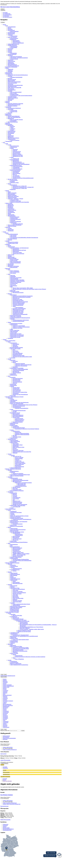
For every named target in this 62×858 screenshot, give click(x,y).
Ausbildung (10, 70)
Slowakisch (5, 716)
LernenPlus (12, 514)
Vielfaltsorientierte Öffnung (21, 486)
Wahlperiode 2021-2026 (18, 156)
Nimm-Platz (15, 488)
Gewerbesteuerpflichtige (18, 223)
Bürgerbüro (10, 29)
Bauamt (9, 28)
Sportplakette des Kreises (18, 310)
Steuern (9, 213)
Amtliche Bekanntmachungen (14, 104)
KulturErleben (13, 276)
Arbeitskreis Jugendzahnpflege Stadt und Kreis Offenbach (25, 404)
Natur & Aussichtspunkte (15, 261)
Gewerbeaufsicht (11, 32)
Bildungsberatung (19, 534)
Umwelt (9, 359)
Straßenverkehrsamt (12, 54)
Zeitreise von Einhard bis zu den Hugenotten (19, 202)
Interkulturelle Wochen (17, 479)
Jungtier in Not (18, 460)
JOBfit (11, 329)
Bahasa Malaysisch (7, 704)
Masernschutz (18, 432)
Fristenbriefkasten (11, 131)
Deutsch (4, 679)
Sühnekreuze (15, 346)
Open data (10, 112)
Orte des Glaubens (16, 487)
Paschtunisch (6, 712)
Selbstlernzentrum (19, 535)
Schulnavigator (13, 525)
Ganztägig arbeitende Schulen (16, 518)
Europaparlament (14, 180)
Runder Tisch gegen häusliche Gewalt (21, 639)
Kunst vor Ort (13, 284)
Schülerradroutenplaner (15, 578)
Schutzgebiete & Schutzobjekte (16, 368)
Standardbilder (13, 120)
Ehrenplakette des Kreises (18, 300)
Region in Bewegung (14, 270)
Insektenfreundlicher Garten (18, 355)
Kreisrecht (7, 102)
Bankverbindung (11, 132)
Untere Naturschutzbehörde (16, 56)
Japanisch (5, 697)
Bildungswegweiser (14, 530)
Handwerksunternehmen (15, 219)
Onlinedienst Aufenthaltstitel (16, 77)
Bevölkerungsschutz (14, 609)
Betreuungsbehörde (14, 31)
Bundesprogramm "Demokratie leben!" (21, 635)
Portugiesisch (6, 711)
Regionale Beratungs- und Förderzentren (18, 521)
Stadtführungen (11, 257)
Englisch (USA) (6, 687)
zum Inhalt (5, 12)
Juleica (14, 306)
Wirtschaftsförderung (12, 64)
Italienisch (5, 696)
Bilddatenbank (11, 118)
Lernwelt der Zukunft (17, 538)
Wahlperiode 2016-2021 (18, 155)
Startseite (5, 778)
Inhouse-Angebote (24, 622)
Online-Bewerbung (12, 89)
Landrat (12, 157)
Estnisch (5, 688)
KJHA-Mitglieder (16, 167)
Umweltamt (10, 55)
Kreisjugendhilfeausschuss (16, 165)
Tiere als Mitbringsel (19, 464)
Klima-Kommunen (16, 380)
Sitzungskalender (16, 152)
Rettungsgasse (16, 597)
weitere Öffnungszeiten (5, 760)
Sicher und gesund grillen (18, 598)
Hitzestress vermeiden (17, 600)
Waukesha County (16, 501)
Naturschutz (12, 360)
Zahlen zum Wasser (12, 226)
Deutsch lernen (13, 541)
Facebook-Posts (13, 110)
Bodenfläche (10, 207)
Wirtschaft (10, 564)
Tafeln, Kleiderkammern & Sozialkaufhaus (19, 664)
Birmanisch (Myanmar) (8, 705)
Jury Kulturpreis (16, 175)
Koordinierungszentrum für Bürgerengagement (20, 317)
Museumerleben (16, 40)
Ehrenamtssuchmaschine (15, 315)
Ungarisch (5, 726)
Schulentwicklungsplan (18, 523)
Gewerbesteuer (13, 222)
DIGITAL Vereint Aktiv (14, 330)
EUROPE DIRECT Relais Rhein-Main (17, 505)
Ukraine (11, 507)
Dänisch (4, 683)
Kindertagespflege (14, 558)
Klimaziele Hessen (16, 379)
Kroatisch (5, 699)
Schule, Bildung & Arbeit (10, 509)
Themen (4, 339)
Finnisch (5, 689)
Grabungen (15, 345)
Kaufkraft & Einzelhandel (15, 221)
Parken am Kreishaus (14, 140)
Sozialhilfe (10, 91)
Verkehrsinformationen (15, 574)
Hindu (4, 694)
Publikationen (8, 107)
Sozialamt (10, 52)
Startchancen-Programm (15, 517)
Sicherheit (10, 584)
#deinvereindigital (14, 331)
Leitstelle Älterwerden (12, 45)
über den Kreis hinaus (12, 179)
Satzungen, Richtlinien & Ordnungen (15, 103)
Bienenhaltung (18, 465)
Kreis (4, 142)
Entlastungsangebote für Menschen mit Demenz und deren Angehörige (30, 656)
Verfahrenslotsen (13, 36)
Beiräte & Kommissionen (15, 170)
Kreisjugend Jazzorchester (15, 277)
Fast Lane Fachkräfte (12, 83)
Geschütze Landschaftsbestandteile (20, 369)
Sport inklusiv (13, 273)
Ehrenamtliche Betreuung (18, 415)
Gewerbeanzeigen (14, 218)
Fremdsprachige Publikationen (14, 108)
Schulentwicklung (14, 522)
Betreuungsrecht (16, 414)
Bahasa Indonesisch (7, 695)
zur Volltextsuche (6, 13)
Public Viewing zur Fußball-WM (14, 87)
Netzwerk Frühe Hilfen (17, 615)
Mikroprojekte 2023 (21, 483)
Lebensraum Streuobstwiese (21, 365)
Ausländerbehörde (12, 26)
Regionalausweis (13, 267)
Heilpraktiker (13, 401)
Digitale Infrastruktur (12, 195)
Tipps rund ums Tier (17, 456)
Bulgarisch (5, 681)
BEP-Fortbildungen (24, 623)
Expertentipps (8, 113)
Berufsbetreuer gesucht (15, 412)
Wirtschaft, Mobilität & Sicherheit (12, 562)
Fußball (11, 127)
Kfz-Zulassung (11, 88)
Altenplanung (13, 645)
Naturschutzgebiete (17, 372)
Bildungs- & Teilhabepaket (15, 663)
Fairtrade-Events (16, 388)
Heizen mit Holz (16, 352)
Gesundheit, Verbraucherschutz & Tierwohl (14, 396)
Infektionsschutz (16, 431)
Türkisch (5, 723)
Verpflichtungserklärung (13, 97)
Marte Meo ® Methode (24, 628)
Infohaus (14, 570)
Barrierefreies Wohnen (17, 354)
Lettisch (4, 703)
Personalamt (10, 48)
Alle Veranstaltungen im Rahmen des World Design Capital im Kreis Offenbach (29, 289)
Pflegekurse (15, 652)
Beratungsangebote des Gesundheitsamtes (19, 402)
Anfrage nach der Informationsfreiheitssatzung (18, 75)
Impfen (11, 409)
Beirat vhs (15, 174)
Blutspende (12, 424)
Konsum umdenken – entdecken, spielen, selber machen (32, 629)
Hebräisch (5, 692)
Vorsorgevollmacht (19, 418)
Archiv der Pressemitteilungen (14, 117)
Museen (9, 245)
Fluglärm (12, 399)
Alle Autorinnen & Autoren (18, 292)
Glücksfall (12, 318)
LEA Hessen (12, 357)
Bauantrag (10, 78)
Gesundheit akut (13, 400)
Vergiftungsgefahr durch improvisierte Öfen (22, 451)
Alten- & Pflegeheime (19, 659)
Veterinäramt (10, 60)
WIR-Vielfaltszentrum (17, 481)
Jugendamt (10, 34)
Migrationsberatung (14, 471)
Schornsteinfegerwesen (18, 353)
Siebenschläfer (16, 251)
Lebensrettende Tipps (14, 588)
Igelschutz (17, 459)
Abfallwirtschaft (13, 375)
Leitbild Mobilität (13, 573)
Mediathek (7, 123)
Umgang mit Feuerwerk (17, 591)
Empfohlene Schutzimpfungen (19, 410)
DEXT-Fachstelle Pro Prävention (17, 490)
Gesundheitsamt (11, 30)
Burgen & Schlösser (14, 259)
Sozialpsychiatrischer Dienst (19, 427)
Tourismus (12, 567)
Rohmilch (15, 448)
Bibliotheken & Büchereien (13, 266)
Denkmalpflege (16, 344)
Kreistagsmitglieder (17, 151)
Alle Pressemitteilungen (13, 121)
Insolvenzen (12, 220)
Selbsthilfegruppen (14, 423)
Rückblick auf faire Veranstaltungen (20, 394)
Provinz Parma (16, 498)
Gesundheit (10, 397)
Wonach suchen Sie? (4, 730)
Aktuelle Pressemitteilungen (14, 116)
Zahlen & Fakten (8, 203)
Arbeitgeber (10, 71)
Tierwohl (9, 454)
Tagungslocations (14, 566)
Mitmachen (7, 268)
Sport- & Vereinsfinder (14, 272)
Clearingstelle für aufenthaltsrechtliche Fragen (20, 474)
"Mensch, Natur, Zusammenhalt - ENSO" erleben (23, 288)
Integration (10, 477)
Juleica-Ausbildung (19, 307)
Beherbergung (11, 205)
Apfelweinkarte (16, 249)
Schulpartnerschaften (17, 503)
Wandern (12, 130)
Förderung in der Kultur (17, 328)
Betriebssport (10, 125)
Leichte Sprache (3, 675)
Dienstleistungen (8, 73)
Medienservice (8, 115)
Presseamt (10, 49)
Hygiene (12, 430)
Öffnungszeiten (8, 72)
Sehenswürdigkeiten (12, 258)
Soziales (9, 660)
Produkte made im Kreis (13, 243)
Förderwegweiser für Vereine (16, 323)
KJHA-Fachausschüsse (17, 166)
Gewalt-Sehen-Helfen (14, 611)
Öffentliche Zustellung (12, 105)
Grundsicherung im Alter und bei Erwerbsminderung (21, 95)
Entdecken (7, 244)
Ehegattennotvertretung (18, 422)
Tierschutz (12, 455)
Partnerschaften (13, 493)
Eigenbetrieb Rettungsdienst (16, 607)
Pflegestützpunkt (13, 46)
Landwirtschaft (11, 209)
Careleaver (12, 643)
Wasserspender (13, 385)
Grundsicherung (13, 661)
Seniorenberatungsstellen (18, 649)
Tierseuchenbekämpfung (15, 467)
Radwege (10, 255)
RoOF (11, 545)
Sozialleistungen (11, 212)
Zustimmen (3, 10)
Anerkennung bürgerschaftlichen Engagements (23, 296)
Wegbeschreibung (11, 139)
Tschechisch (5, 722)
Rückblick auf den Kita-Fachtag (24, 631)
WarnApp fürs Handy (17, 593)
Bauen (9, 341)
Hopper (14, 581)
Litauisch (5, 702)
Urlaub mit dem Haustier (20, 463)
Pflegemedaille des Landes (18, 309)
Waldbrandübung (16, 605)
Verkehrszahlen (11, 214)
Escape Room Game (17, 489)
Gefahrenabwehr (13, 585)
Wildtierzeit (15, 452)
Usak (14, 499)
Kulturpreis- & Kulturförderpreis (19, 308)
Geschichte (7, 227)
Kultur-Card (12, 275)
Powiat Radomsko (16, 497)
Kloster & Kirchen (13, 260)
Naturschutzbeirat (16, 173)
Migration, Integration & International (13, 469)
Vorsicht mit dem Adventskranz (19, 592)
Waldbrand (15, 599)
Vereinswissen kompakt (15, 337)
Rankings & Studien (12, 210)
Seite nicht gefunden (7, 781)
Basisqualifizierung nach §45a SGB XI (21, 648)
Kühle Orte (15, 383)
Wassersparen (13, 384)
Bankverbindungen (4, 806)
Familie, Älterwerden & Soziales (12, 612)
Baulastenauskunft (12, 79)
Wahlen (9, 183)
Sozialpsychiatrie (13, 425)
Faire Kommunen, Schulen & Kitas (20, 392)
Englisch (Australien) (7, 684)
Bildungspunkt (13, 561)
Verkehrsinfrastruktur (12, 197)
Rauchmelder (15, 596)
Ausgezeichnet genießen (13, 242)
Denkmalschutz (13, 343)
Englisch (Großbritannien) (8, 686)
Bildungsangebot (11, 194)
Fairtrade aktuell (16, 387)
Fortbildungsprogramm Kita (23, 621)
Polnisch (5, 710)
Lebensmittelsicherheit (15, 441)
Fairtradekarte (16, 393)
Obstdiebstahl (16, 446)
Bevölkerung (10, 206)
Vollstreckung (11, 62)
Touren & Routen (11, 246)
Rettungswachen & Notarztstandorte (18, 606)
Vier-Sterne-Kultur (14, 283)
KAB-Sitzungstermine (17, 162)
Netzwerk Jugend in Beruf (18, 552)
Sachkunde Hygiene (17, 436)
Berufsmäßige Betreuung (18, 416)
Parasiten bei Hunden (19, 462)
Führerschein (10, 84)
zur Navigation (6, 16)
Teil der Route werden (17, 252)
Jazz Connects (13, 235)
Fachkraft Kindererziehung (15, 557)
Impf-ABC (15, 411)
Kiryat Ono (15, 495)
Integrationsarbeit (14, 478)
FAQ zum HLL (15, 540)
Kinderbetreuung (13, 616)
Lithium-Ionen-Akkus (17, 601)
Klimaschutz (13, 377)
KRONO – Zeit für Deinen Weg (19, 554)
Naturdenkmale (16, 371)
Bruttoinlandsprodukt (14, 217)
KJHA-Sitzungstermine (17, 168)
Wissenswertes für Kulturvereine (17, 335)
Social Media (10, 109)
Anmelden (5, 767)
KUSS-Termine (13, 236)
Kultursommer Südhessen (15, 282)
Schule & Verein (13, 332)
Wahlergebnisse (13, 184)
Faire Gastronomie (16, 391)
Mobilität (10, 572)
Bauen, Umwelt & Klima (10, 340)
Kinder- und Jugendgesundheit (16, 403)
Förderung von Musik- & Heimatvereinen (21, 326)
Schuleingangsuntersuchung (19, 406)
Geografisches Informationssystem (15, 85)
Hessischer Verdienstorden (18, 304)
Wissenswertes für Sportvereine (17, 336)
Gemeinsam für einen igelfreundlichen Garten (22, 356)
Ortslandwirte (13, 373)
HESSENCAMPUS (16, 533)
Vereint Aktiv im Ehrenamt (15, 316)
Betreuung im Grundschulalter (16, 526)
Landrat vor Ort (16, 158)
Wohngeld (10, 100)
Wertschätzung (13, 294)
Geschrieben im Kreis (14, 291)
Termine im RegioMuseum (18, 42)
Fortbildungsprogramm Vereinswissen (21, 320)
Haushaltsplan (11, 133)
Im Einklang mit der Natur (15, 201)
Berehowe (15, 494)
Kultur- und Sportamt (12, 37)
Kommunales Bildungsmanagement (18, 529)
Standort (7, 190)
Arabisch (5, 680)
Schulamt (10, 50)
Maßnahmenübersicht (17, 548)
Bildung (9, 527)
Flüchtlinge (12, 472)
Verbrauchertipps (13, 442)
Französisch (5, 690)
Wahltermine (13, 189)
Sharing (12, 576)
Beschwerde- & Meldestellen (11, 67)
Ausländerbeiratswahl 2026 (18, 163)
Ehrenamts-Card (16, 298)
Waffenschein (11, 99)
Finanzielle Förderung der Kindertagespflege (22, 560)
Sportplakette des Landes (18, 312)
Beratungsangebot (16, 549)
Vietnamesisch (6, 727)
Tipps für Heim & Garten (15, 348)
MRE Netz (15, 435)
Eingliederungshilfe (14, 94)
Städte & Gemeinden (12, 192)
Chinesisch (5, 682)
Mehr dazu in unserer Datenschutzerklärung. (10, 6)
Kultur (9, 274)
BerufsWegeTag (16, 550)
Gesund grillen (16, 443)
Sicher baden (15, 590)
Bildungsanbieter (16, 536)
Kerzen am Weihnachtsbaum (19, 589)
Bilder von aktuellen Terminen (16, 119)
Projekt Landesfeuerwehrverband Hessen (21, 604)
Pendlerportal (13, 577)
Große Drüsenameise (19, 466)
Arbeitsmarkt (10, 204)
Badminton (12, 126)
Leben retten (15, 594)
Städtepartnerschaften (17, 502)
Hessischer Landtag (14, 182)
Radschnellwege (16, 582)
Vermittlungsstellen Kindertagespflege (21, 559)
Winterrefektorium (16, 41)
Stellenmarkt (10, 69)
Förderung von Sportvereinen (19, 325)
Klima (9, 376)
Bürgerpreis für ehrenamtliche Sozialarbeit (22, 297)
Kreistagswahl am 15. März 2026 (20, 188)
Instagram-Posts (13, 111)
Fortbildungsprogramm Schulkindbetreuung (22, 519)
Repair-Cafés (13, 395)
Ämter (6, 25)
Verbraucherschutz (12, 439)
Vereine (9, 322)
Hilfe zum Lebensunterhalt (15, 92)
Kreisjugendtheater (14, 278)
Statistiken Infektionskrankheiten (22, 433)
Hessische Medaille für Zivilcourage (20, 301)
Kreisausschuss (13, 147)
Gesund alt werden (14, 653)
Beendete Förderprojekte (18, 556)
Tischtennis (12, 128)
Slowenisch (5, 715)
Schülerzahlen (11, 211)
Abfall (14, 349)
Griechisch (5, 691)
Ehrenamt (10, 293)
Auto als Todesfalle (19, 457)
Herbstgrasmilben (19, 458)
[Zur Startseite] (8, 673)
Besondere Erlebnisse (12, 238)
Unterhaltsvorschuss (12, 96)
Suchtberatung (16, 426)
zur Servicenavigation (7, 17)
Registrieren (5, 768)
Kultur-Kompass (13, 285)
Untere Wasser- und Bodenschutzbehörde (19, 57)
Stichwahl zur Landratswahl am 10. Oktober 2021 (23, 187)
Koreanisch (5, 698)
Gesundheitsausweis (12, 86)
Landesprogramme (17, 551)
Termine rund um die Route (18, 253)
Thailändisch (5, 721)
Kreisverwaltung (8, 124)
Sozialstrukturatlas (14, 662)
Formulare (7, 101)
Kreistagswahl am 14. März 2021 (20, 186)
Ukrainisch (5, 725)
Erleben (6, 233)
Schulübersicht (13, 511)
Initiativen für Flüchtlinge (18, 473)
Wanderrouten (11, 264)
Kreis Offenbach (6, 794)
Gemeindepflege (13, 47)
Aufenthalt (10, 76)
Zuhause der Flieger (14, 199)
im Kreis (9, 144)
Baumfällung (15, 351)
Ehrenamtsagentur (14, 38)
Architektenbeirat (16, 171)
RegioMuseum (13, 39)
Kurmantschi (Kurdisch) (8, 700)
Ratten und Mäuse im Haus (18, 447)
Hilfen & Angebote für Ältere (16, 646)
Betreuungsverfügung (19, 419)
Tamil (4, 720)
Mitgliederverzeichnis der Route (19, 250)
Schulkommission (16, 176)
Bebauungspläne (11, 80)
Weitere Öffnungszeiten (5, 819)
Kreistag (12, 148)
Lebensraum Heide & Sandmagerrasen (23, 364)
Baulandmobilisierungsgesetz (16, 347)
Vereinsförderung (13, 324)
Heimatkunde (10, 230)
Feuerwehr (12, 603)
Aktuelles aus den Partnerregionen (20, 504)
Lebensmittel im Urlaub (17, 444)
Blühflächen (15, 367)
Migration (10, 470)
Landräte (10, 228)
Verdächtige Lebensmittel (18, 450)
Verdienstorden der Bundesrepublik (20, 314)
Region (9, 191)
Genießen (7, 241)
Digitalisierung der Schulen (16, 512)
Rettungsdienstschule (14, 608)
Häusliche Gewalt (14, 638)
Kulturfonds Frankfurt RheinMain (17, 280)
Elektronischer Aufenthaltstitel (14, 81)
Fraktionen (15, 150)
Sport (9, 269)
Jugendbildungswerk (14, 632)
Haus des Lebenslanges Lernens (17, 531)
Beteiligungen (11, 136)
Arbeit (9, 543)
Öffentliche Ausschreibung (13, 138)
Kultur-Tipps (12, 290)
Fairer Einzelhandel (17, 389)
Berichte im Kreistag (17, 154)
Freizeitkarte (10, 338)
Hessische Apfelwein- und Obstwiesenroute (19, 247)
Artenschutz (15, 361)
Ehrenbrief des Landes (17, 299)
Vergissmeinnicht (18, 655)
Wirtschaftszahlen (12, 215)
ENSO (11, 286)
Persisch (5, 708)
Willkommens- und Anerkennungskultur (23, 482)
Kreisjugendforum (14, 640)
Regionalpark (10, 265)
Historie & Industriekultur (15, 262)
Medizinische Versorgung (13, 196)
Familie (9, 613)
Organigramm (11, 135)
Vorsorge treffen (16, 417)
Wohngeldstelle (13, 53)
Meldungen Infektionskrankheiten (22, 434)
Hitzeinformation (13, 438)
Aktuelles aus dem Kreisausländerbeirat (21, 164)
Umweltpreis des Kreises (18, 313)
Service (4, 24)
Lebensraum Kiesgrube (20, 363)
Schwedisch (5, 718)
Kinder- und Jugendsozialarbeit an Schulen (19, 515)
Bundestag (12, 181)
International (10, 491)
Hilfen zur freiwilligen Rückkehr (16, 475)
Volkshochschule (11, 61)
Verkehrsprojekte (13, 580)
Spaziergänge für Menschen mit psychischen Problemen (27, 428)
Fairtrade (12, 386)
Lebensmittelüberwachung (13, 44)
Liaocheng (15, 496)
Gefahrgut (12, 586)
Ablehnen (2, 9)
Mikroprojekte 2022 (21, 485)
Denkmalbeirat (16, 172)
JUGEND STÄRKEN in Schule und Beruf (21, 553)
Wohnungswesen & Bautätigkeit (14, 225)
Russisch (5, 714)
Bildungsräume (16, 537)
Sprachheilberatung (17, 407)
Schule (9, 510)
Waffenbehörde (11, 63)
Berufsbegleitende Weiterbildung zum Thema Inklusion (31, 627)
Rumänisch (5, 713)
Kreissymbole (11, 229)
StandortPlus (13, 565)
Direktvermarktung (14, 440)
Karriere (7, 68)
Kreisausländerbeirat (14, 159)
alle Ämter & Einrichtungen (13, 65)
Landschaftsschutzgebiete (18, 370)
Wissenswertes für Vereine (15, 333)
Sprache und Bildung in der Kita (24, 630)
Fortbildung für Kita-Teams (20, 620)
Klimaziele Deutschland (18, 378)
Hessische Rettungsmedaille (19, 302)
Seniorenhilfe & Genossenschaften (20, 651)
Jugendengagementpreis (18, 305)
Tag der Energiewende (17, 381)
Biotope (14, 362)
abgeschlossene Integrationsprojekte (20, 480)
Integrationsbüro (11, 33)
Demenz (14, 654)
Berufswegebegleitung (15, 546)
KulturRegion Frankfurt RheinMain (17, 281)
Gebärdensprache (11, 675)
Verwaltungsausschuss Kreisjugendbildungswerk (23, 178)
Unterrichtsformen (14, 520)
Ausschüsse (15, 149)
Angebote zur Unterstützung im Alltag (21, 647)
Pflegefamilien (13, 637)
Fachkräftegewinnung (14, 569)
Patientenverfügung (19, 420)
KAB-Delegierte (16, 160)
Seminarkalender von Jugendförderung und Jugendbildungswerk (24, 636)
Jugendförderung (14, 633)
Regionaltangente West (17, 583)
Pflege (14, 657)
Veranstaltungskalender (13, 234)
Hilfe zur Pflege (13, 93)
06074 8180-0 (3, 753)
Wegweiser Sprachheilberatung (21, 408)
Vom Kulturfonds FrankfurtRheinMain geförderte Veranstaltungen (24, 237)
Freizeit (4, 231)
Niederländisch (6, 706)
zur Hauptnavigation (7, 14)
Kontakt (9, 134)
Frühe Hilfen (12, 614)
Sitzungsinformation (14, 146)
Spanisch (5, 719)
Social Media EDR (16, 506)
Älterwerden (10, 644)
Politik (6, 143)
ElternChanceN (16, 617)
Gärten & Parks (11, 254)
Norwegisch (5, 707)
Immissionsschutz (14, 58)
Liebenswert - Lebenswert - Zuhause (15, 198)
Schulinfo (12, 513)
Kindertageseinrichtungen (18, 619)
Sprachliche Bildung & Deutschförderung (18, 542)
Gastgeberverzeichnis (17, 568)
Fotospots (10, 239)
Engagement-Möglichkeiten (18, 321)
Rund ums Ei (15, 449)
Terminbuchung (8, 141)
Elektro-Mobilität (13, 575)
